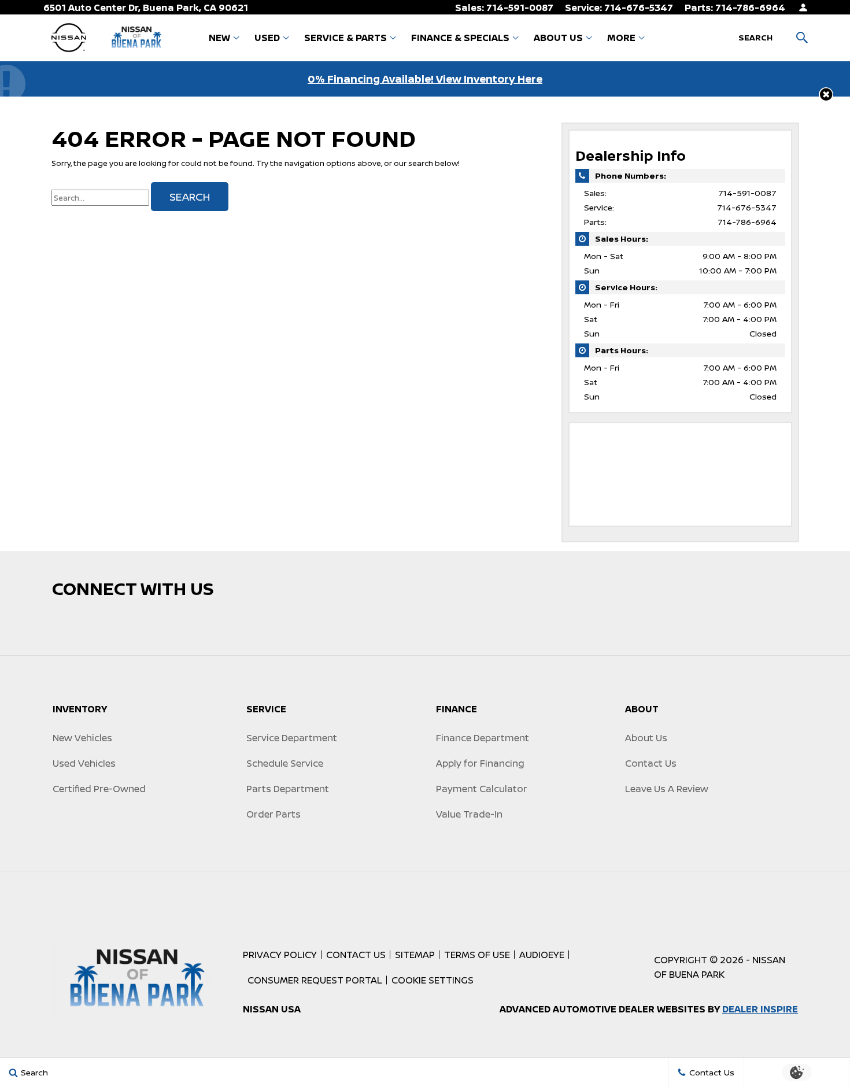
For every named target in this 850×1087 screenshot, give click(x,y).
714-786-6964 (747, 221)
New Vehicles (82, 737)
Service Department (291, 737)
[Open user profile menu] (803, 7)
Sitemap (415, 954)
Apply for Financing (480, 763)
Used (267, 37)
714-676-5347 (747, 207)
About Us (558, 37)
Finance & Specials (460, 37)
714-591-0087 (747, 192)
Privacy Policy (280, 954)
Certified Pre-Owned (99, 788)
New (219, 37)
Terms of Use (477, 954)
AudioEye (541, 954)
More (621, 40)
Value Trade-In (469, 814)
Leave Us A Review (666, 788)
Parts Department (287, 788)
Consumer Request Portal (314, 980)
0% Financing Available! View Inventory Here (425, 79)
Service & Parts (345, 37)
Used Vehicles (84, 763)
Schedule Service (284, 763)
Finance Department (482, 737)
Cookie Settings (432, 980)
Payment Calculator (481, 788)
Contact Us (651, 763)
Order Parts (273, 814)
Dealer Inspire (760, 1009)
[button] (826, 94)
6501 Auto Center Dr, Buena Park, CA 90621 (145, 7)
